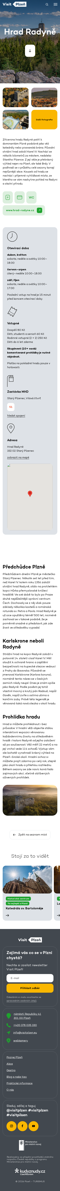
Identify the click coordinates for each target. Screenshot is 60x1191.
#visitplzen (38, 1110)
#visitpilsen (16, 1114)
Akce (9, 1064)
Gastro (11, 1070)
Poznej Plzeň (14, 1057)
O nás (10, 1090)
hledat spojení (16, 415)
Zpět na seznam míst (32, 834)
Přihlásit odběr (30, 988)
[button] (47, 4)
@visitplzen (16, 1110)
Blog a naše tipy (16, 1076)
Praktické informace (19, 1083)
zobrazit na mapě (18, 457)
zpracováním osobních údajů (21, 1000)
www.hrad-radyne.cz (20, 210)
